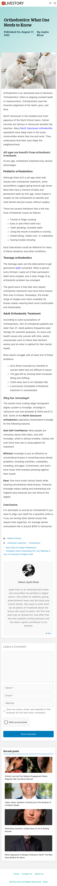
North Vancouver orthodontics (36, 128)
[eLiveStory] (12, 3)
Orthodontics (34, 543)
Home (16, 874)
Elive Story (17, 882)
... (48, 631)
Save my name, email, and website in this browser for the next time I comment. (28, 711)
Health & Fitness (14, 538)
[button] (50, 3)
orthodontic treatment (16, 543)
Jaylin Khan (43, 33)
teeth (18, 268)
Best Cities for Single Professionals (21, 547)
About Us (39, 874)
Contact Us (27, 874)
